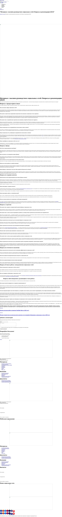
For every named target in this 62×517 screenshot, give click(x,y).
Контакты (3, 5)
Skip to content (2, 0)
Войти (1, 8)
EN (2, 7)
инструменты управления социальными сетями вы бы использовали (31, 275)
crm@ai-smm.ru (3, 479)
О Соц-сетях (2, 9)
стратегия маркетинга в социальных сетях (26, 188)
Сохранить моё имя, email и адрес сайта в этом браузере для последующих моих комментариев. (14, 327)
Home (1, 14)
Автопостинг (4, 4)
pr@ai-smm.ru (3, 474)
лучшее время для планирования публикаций (12, 276)
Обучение (3, 6)
